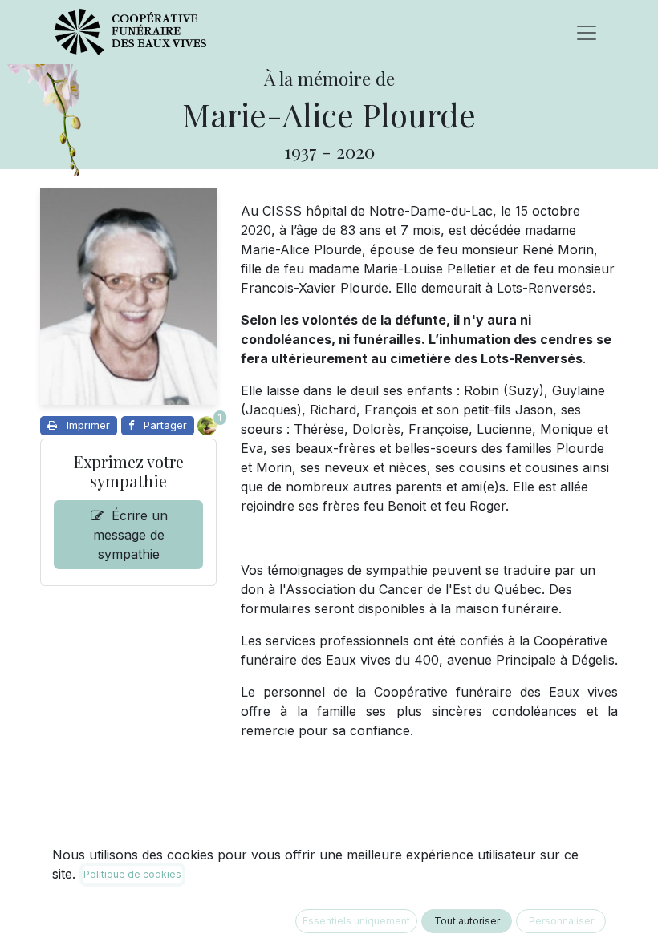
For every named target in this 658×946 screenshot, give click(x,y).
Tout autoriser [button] (467, 921)
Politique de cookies (132, 874)
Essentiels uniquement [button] (356, 921)
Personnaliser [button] (561, 921)
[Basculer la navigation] (586, 32)
